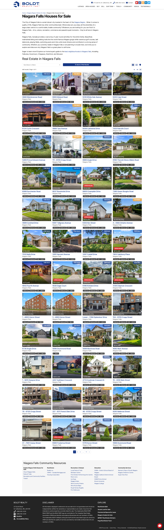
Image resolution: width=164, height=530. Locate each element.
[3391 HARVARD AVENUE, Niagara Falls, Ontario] (66, 241)
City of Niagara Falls (29, 472)
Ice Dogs (73, 479)
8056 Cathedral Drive (91, 128)
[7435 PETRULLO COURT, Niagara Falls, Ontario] (127, 115)
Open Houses (90, 6)
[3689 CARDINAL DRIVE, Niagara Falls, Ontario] (36, 209)
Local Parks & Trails (76, 470)
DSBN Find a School (100, 479)
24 (137, 69)
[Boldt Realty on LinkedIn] (146, 2)
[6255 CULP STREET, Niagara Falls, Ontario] (127, 84)
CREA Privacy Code (103, 527)
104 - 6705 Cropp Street (122, 317)
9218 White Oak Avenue (92, 97)
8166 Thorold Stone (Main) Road (126, 160)
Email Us (19, 516)
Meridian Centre (75, 472)
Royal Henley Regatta (77, 488)
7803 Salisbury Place (121, 254)
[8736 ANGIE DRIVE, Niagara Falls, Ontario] (36, 335)
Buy (98, 6)
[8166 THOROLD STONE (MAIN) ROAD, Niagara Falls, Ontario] (127, 146)
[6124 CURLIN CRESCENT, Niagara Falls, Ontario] (36, 115)
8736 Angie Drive (29, 349)
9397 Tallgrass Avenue (61, 223)
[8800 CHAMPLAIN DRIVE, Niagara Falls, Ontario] (97, 178)
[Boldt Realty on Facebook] (139, 2)
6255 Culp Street (120, 97)
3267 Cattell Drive (90, 254)
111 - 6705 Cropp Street (61, 160)
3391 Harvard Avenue (61, 254)
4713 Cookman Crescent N (93, 380)
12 (134, 69)
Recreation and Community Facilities (34, 476)
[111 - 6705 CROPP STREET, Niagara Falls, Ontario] (66, 146)
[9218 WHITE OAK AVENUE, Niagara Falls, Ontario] (97, 84)
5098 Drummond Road (61, 349)
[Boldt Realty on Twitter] (149, 2)
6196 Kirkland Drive (90, 286)
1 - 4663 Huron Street (31, 317)
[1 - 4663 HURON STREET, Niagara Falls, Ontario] (36, 304)
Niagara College (99, 483)
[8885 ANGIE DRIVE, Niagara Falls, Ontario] (97, 146)
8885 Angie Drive (90, 160)
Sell (102, 6)
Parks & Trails (27, 474)
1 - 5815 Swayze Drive (31, 380)
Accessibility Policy (23, 519)
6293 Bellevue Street (121, 411)
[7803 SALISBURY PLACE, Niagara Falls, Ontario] (127, 241)
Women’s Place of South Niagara (127, 470)
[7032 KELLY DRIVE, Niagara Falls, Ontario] (36, 241)
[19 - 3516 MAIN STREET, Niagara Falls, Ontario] (127, 367)
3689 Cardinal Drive (30, 223)
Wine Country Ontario (77, 483)
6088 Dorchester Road (31, 191)
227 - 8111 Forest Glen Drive (63, 411)
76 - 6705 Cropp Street (31, 411)
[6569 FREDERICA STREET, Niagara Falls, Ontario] (66, 429)
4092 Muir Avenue (120, 349)
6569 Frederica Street (61, 443)
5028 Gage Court (59, 286)
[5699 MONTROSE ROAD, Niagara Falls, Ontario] (97, 335)
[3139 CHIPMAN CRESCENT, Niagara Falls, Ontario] (127, 272)
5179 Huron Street (90, 443)
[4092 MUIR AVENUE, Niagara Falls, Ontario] (127, 335)
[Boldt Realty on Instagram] (143, 2)
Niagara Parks (75, 481)
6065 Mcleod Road (60, 97)
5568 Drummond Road (122, 443)
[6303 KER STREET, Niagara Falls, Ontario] (97, 209)
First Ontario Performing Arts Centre (82, 475)
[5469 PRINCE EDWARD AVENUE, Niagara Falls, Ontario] (36, 146)
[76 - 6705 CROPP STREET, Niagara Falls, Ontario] (36, 398)
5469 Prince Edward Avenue (33, 160)
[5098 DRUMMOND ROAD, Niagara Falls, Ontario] (66, 335)
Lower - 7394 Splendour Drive (95, 317)
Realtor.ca (50, 470)
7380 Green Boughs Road (123, 191)
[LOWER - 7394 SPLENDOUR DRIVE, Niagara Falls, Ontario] (97, 304)
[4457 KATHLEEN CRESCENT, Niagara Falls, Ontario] (66, 367)
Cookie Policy (113, 527)
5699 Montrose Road (91, 349)
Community (128, 6)
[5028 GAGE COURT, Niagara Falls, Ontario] (66, 272)
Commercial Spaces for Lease (107, 512)
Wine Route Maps (76, 485)
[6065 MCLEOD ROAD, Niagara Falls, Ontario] (66, 84)
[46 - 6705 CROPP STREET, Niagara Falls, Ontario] (97, 398)
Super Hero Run (123, 475)
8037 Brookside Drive (61, 191)
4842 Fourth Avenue (30, 286)
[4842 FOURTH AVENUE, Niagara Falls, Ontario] (36, 272)
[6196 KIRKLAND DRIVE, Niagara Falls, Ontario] (97, 272)
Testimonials (145, 6)
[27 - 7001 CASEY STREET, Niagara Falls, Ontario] (36, 429)
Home (24, 13)
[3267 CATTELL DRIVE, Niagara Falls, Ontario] (97, 241)
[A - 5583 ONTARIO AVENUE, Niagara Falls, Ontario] (127, 209)
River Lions (74, 477)
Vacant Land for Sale (104, 509)
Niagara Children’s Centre (125, 472)
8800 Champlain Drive (92, 191)
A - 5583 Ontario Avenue (123, 223)
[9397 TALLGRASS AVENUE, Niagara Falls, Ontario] (66, 209)
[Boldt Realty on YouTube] (136, 2)
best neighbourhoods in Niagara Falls (78, 51)
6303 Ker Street (89, 223)
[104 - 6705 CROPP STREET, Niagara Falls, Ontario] (127, 304)
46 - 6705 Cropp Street (92, 411)
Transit (25, 478)
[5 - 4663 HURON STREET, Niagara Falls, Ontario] (66, 304)
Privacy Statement (122, 527)
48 (140, 69)
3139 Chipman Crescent (122, 286)
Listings (81, 6)
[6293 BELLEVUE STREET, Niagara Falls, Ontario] (127, 398)
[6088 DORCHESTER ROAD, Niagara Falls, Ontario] (36, 178)
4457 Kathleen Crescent (62, 380)
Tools (118, 6)
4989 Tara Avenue (59, 128)
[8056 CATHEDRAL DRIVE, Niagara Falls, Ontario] (97, 115)
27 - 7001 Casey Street (31, 443)
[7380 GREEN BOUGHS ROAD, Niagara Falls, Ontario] (127, 178)
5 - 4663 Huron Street (61, 317)
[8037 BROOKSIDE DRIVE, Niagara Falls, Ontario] (66, 178)
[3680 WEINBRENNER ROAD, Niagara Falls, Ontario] (36, 84)
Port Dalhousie (75, 490)
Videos (136, 6)
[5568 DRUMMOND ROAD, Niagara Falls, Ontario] (127, 429)
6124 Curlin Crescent (30, 128)
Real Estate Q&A (103, 506)
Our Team (109, 6)
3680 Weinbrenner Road (32, 97)
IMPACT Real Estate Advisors (106, 518)
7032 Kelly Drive (28, 254)
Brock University (99, 481)
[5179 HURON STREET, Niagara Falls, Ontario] (97, 429)
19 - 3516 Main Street (121, 380)
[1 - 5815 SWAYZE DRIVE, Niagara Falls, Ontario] (36, 367)
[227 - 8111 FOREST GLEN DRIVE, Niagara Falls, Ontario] (66, 398)
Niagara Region (79, 22)
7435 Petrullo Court (121, 128)
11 (86, 452)
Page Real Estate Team (105, 521)
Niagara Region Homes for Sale (36, 13)
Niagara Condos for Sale (105, 515)
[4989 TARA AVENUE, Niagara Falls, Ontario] (66, 115)
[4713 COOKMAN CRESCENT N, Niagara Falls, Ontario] (97, 367)
